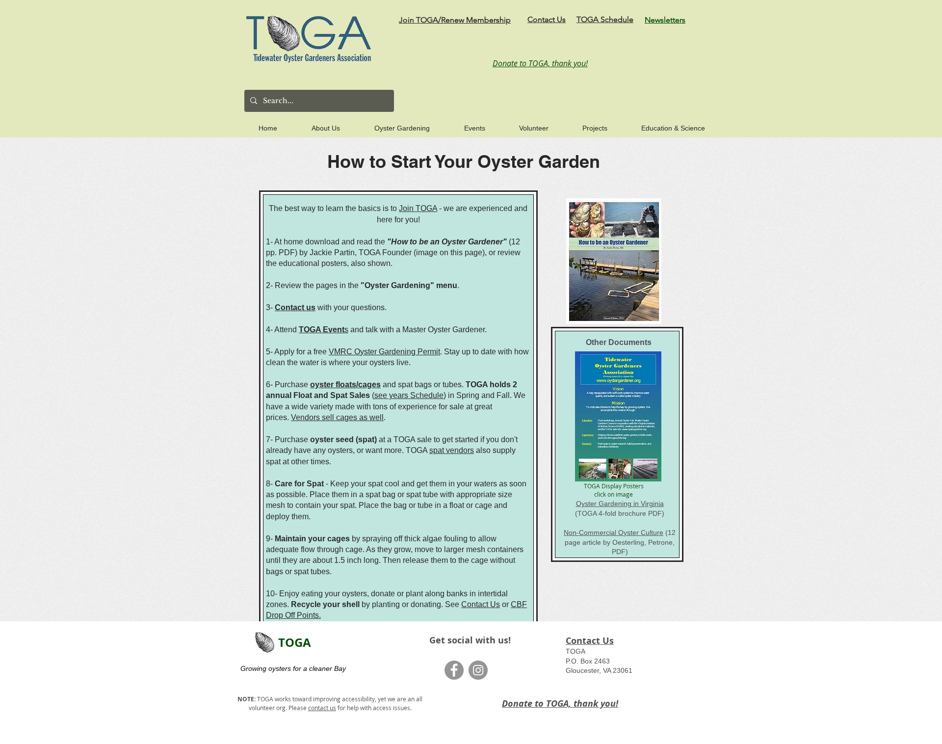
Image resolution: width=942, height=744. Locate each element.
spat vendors (451, 450)
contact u (320, 708)
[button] (315, 124)
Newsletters (665, 20)
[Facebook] (454, 670)
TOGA (294, 642)
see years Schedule (409, 395)
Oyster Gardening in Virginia (620, 503)
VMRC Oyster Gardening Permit (384, 351)
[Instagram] (478, 670)
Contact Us (480, 604)
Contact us (295, 307)
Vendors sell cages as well (337, 417)
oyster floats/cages (345, 384)
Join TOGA (418, 208)
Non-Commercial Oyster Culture (613, 532)
